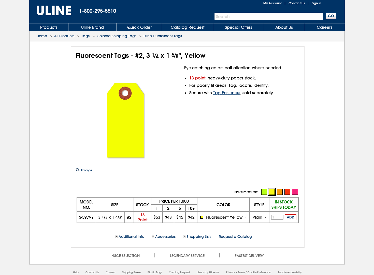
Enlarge (86, 170)
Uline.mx (214, 272)
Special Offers (238, 27)
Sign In (316, 3)
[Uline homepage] (50, 10)
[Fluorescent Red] (287, 191)
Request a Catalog (235, 236)
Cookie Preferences (259, 272)
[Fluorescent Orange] (279, 191)
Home (42, 36)
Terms (241, 272)
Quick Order (139, 27)
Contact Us (297, 3)
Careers (324, 27)
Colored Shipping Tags (116, 36)
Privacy (230, 272)
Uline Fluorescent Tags (162, 36)
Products (48, 27)
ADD (290, 217)
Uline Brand (92, 27)
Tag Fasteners (226, 92)
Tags (85, 36)
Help (76, 272)
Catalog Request (187, 27)
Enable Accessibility (290, 272)
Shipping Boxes (131, 272)
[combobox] (223, 217)
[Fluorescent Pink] (295, 191)
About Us (284, 27)
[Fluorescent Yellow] (272, 192)
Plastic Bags (155, 272)
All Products (64, 36)
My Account (272, 3)
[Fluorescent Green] (264, 191)
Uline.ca (201, 272)
